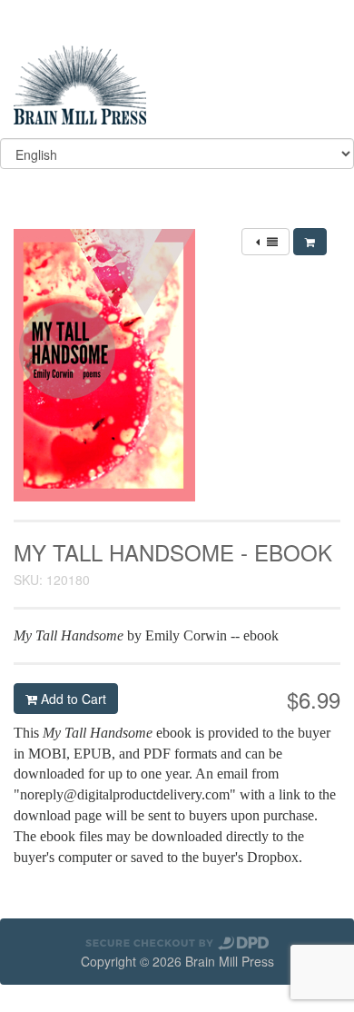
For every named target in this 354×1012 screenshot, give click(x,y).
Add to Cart (71, 699)
